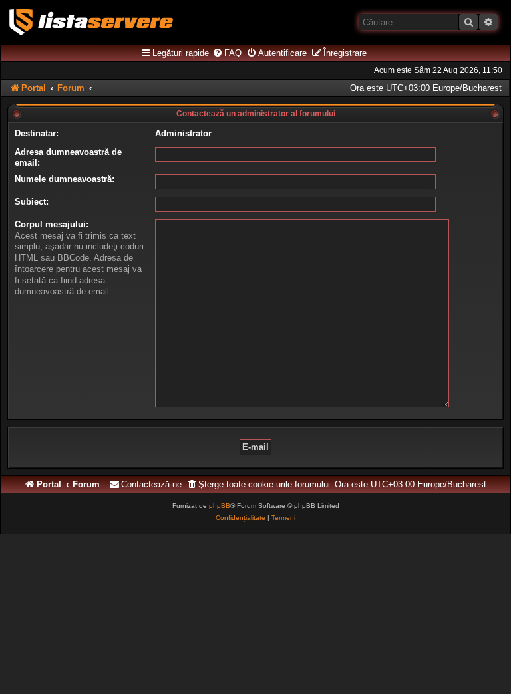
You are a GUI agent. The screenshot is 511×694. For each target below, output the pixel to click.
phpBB (219, 505)
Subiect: (32, 202)
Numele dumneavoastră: (64, 179)
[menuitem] (227, 53)
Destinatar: (37, 133)
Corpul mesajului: (51, 224)
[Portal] (91, 22)
